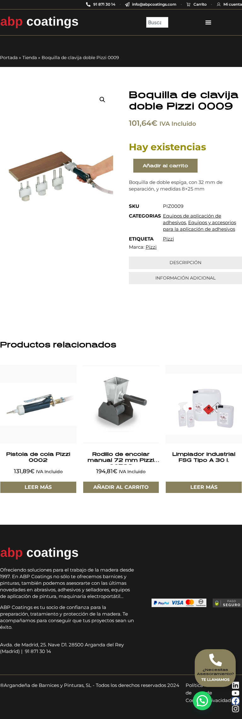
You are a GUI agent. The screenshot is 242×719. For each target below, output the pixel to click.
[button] (102, 99)
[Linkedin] (235, 685)
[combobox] (157, 22)
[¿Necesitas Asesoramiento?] (215, 660)
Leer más (38, 487)
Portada (9, 57)
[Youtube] (235, 693)
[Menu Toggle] (208, 22)
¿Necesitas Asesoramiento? (215, 671)
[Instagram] (235, 709)
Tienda (29, 57)
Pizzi (168, 239)
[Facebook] (235, 701)
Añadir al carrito (165, 165)
